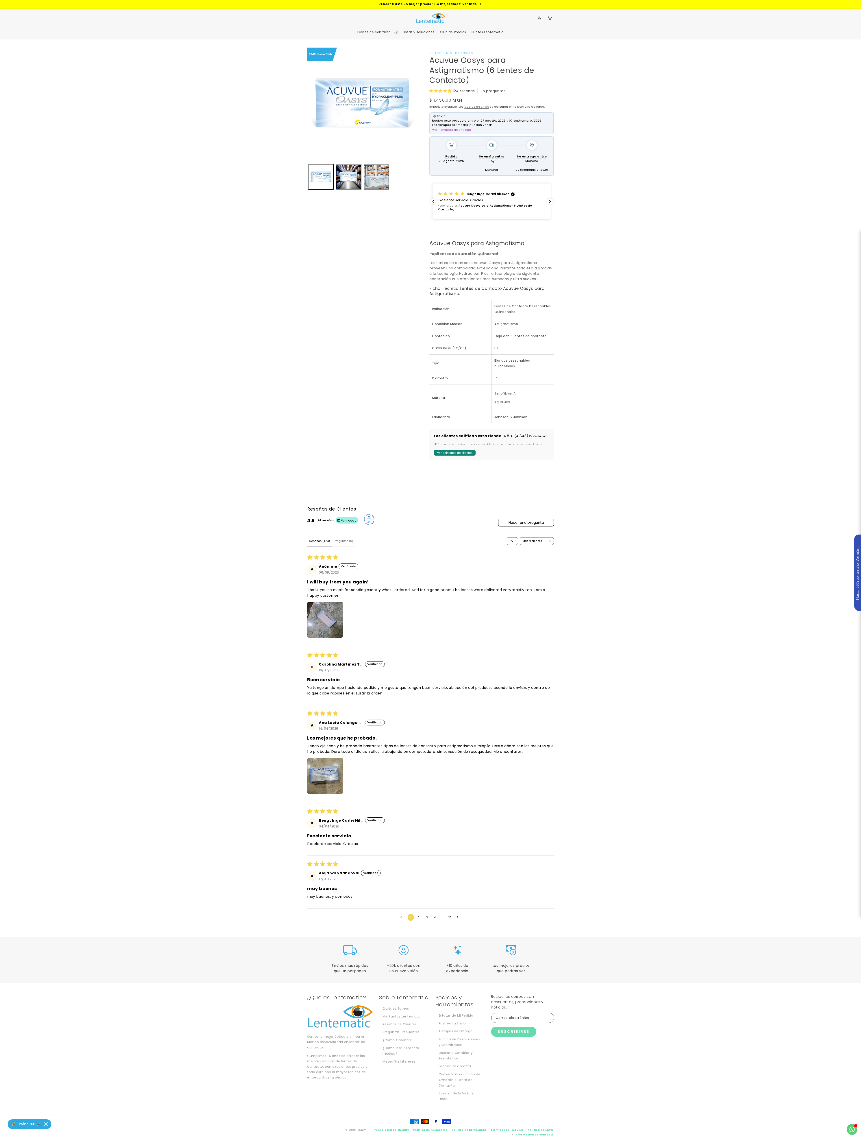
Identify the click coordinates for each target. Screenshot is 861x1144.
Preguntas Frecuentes (401, 1032)
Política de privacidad (469, 1130)
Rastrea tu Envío (452, 1023)
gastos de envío (476, 107)
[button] (375, 32)
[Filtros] (512, 541)
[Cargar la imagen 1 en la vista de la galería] (321, 177)
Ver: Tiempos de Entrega (451, 130)
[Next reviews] (550, 201)
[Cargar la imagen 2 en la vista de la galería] (348, 177)
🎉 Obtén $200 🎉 (26, 1124)
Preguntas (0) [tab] (343, 541)
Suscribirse (514, 1031)
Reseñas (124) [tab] (319, 541)
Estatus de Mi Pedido (456, 1015)
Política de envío (541, 1130)
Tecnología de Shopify (391, 1130)
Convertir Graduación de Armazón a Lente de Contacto (460, 1080)
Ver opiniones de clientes (454, 452)
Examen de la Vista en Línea (457, 1096)
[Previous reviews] (433, 201)
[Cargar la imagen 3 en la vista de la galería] (376, 177)
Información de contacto (534, 1134)
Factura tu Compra (455, 1066)
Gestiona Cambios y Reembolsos (456, 1055)
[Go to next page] (458, 917)
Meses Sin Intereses (399, 1061)
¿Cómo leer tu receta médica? (401, 1051)
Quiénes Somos (396, 1008)
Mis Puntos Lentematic (402, 1016)
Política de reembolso (430, 1130)
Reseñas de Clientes (400, 1024)
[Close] (46, 1124)
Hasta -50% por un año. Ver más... (857, 573)
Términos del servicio (507, 1130)
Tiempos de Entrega (456, 1031)
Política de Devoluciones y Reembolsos (459, 1042)
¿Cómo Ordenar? (397, 1040)
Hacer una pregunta (526, 522)
